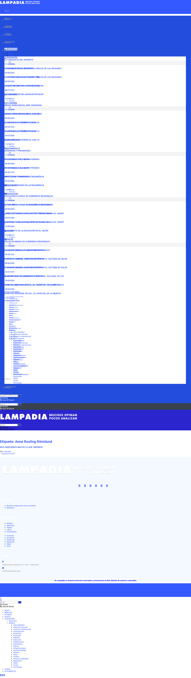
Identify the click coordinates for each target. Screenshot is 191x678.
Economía (17, 351)
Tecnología (12, 334)
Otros (10, 324)
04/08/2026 (9, 209)
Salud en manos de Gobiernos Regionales (27, 241)
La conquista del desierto (18, 60)
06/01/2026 (9, 99)
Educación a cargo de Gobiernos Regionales (28, 196)
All (10, 53)
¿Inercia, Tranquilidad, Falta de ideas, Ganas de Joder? (34, 222)
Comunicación (18, 338)
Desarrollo (17, 349)
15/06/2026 (9, 235)
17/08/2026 (9, 164)
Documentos (11, 532)
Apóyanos (10, 508)
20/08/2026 (9, 118)
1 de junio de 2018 (7, 454)
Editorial (11, 309)
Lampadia (7, 451)
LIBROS (7, 379)
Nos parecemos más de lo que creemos (21, 447)
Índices (11, 316)
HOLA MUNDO (19, 332)
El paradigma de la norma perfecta (23, 276)
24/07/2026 (9, 90)
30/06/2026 (9, 181)
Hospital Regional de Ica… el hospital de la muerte (32, 293)
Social (11, 332)
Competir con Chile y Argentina (22, 86)
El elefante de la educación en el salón (26, 230)
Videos (9, 528)
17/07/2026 (9, 144)
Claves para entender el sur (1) (21, 140)
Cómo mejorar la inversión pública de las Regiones (32, 77)
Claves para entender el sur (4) (21, 122)
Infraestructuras (14, 309)
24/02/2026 (9, 298)
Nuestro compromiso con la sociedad (21, 506)
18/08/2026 (9, 254)
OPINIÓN (8, 35)
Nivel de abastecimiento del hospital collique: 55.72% (34, 285)
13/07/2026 (9, 226)
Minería (11, 322)
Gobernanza (12, 313)
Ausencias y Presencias (17, 151)
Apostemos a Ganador (16, 176)
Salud (15, 379)
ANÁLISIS (8, 27)
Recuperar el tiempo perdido (20, 131)
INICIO (7, 11)
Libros (9, 530)
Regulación (12, 330)
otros (9, 546)
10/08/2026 (9, 73)
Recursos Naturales (15, 328)
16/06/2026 (9, 190)
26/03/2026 (9, 272)
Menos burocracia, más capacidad (23, 105)
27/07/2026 (9, 218)
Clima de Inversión (20, 334)
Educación (17, 355)
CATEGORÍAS (9, 50)
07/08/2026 (9, 81)
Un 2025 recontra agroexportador (23, 94)
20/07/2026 (9, 135)
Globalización (13, 303)
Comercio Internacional (16, 296)
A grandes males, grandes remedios (24, 259)
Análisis (12, 339)
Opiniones (13, 337)
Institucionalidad (14, 320)
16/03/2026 (9, 280)
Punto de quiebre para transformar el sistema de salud (35, 267)
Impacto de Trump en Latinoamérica (24, 185)
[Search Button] (19, 396)
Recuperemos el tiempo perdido (21, 168)
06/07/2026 (9, 172)
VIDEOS (7, 43)
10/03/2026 (9, 289)
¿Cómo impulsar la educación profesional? (28, 213)
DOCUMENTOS (10, 395)
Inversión (10, 536)
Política (12, 55)
